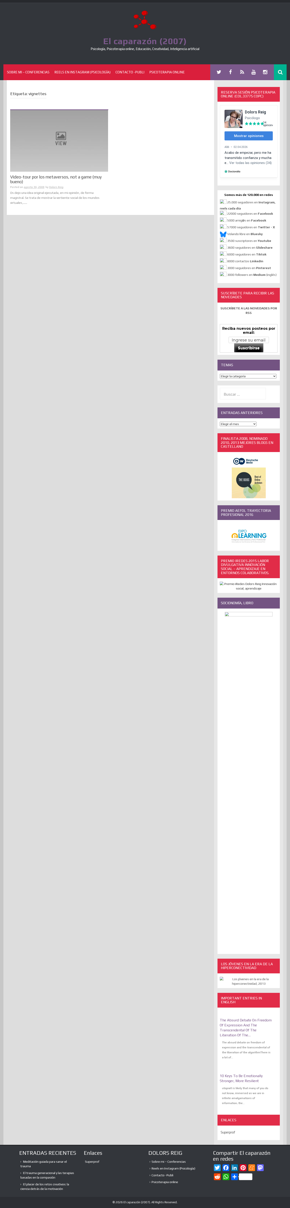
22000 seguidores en (250, 213)
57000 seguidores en (251, 227)
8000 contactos (245, 261)
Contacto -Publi (130, 72)
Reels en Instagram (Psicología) (82, 72)
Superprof (228, 1132)
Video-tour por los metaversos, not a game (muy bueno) (56, 179)
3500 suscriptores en (249, 241)
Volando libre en (245, 234)
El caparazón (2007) (145, 41)
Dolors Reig (56, 187)
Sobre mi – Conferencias (28, 72)
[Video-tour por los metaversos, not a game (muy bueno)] (59, 140)
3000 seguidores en (249, 268)
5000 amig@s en (246, 220)
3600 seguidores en (250, 247)
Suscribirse (249, 348)
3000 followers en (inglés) (252, 275)
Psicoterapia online (167, 72)
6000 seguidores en (246, 254)
